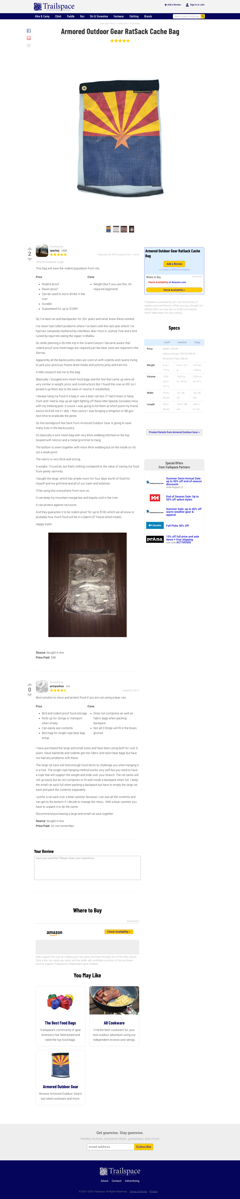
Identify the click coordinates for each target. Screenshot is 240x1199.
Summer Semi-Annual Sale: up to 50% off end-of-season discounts (184, 481)
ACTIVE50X (183, 542)
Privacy (154, 1191)
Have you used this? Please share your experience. (65, 858)
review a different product (176, 269)
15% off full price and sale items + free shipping (182, 538)
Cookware (122, 23)
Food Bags (134, 23)
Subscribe (143, 1147)
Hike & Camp (42, 16)
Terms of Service (138, 1191)
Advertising (132, 1180)
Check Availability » (174, 290)
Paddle (70, 16)
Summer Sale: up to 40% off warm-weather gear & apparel (184, 511)
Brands (148, 16)
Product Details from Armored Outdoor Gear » (174, 432)
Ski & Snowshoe (99, 16)
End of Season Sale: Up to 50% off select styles (182, 498)
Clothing (134, 16)
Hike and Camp (107, 23)
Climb (58, 16)
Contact (116, 1180)
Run (82, 16)
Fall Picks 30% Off (177, 525)
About (104, 1180)
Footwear (119, 16)
